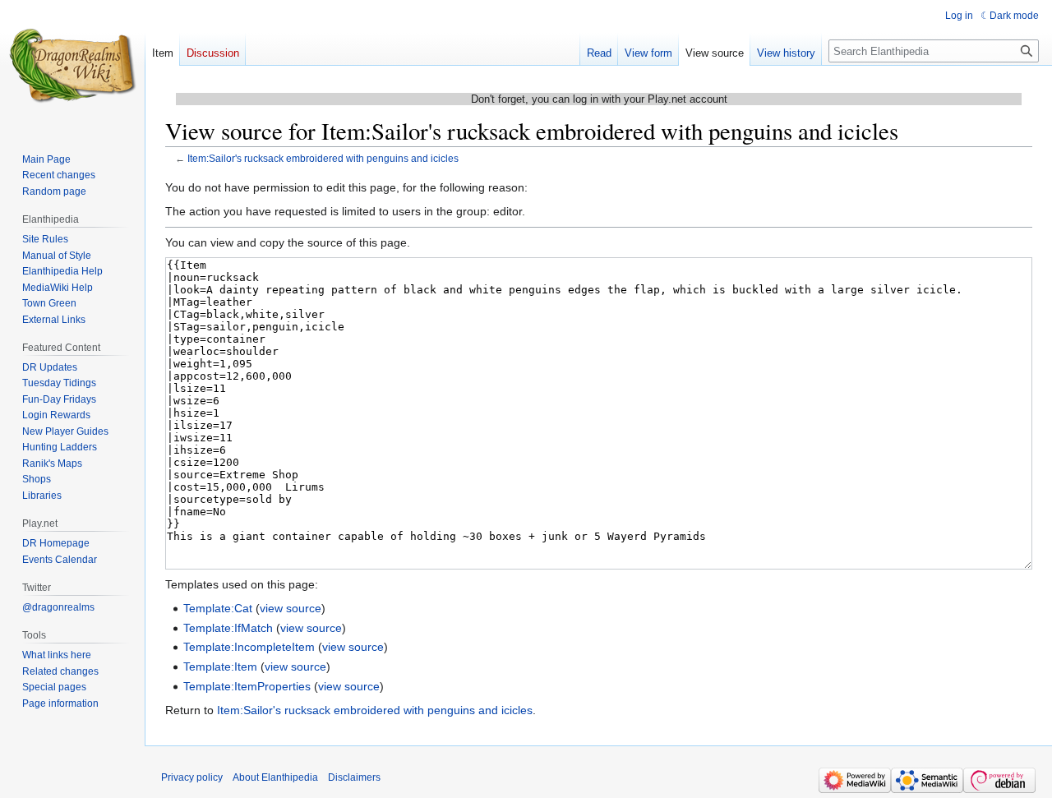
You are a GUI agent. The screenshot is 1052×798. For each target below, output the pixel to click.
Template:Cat (217, 608)
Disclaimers (354, 777)
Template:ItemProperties (247, 686)
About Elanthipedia (275, 777)
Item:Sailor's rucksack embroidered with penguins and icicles (323, 158)
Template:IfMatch (228, 627)
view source (290, 608)
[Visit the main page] (72, 65)
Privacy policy (192, 777)
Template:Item (220, 666)
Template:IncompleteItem (249, 646)
